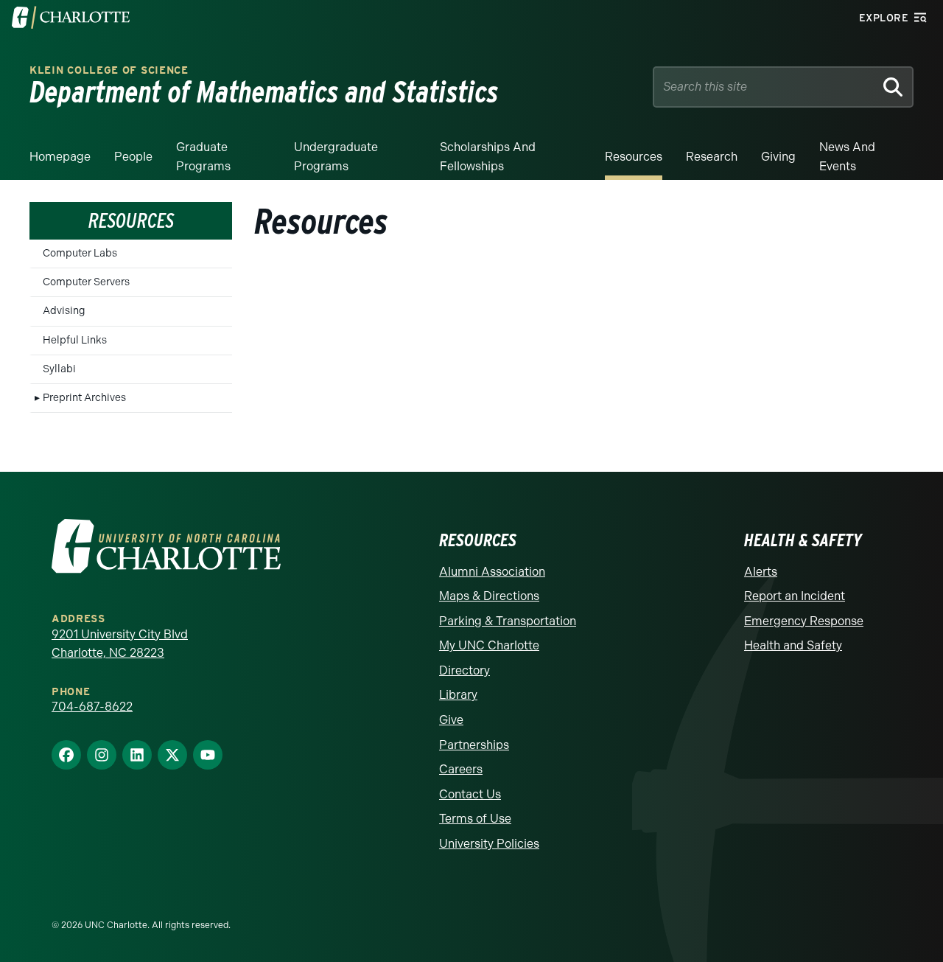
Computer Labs (80, 253)
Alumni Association (492, 572)
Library (458, 695)
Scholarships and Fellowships (488, 156)
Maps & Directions (489, 596)
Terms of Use (475, 819)
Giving (778, 157)
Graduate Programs (203, 156)
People (133, 157)
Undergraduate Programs (336, 156)
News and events (847, 156)
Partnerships (474, 745)
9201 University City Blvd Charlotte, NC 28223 (120, 643)
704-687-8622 (92, 707)
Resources (633, 157)
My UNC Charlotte (489, 645)
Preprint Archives (84, 397)
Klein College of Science (109, 70)
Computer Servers (86, 282)
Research (711, 157)
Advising (64, 310)
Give (451, 720)
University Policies (489, 844)
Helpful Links (75, 340)
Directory (464, 670)
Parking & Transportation (507, 621)
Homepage (60, 157)
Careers (461, 769)
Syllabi (59, 369)
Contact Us (470, 794)
